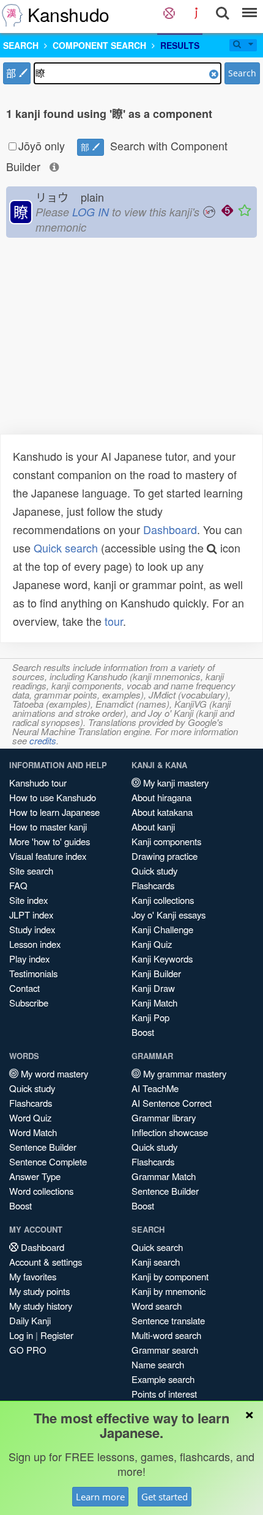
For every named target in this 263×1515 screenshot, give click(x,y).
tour (114, 621)
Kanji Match (154, 1002)
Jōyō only (41, 145)
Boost (143, 1031)
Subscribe (28, 1002)
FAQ (18, 885)
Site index (28, 899)
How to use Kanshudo (52, 797)
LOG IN (90, 211)
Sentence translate (168, 1320)
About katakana (162, 811)
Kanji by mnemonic (169, 1291)
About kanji (153, 826)
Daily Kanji (30, 1320)
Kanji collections (163, 899)
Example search (163, 1379)
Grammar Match (164, 1176)
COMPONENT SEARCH (99, 45)
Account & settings (45, 1261)
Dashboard (170, 529)
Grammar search (165, 1349)
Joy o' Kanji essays (169, 914)
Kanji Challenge (162, 929)
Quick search (66, 548)
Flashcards (153, 885)
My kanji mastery (175, 782)
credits (42, 740)
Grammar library (164, 1117)
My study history (40, 1305)
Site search (31, 870)
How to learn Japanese (54, 811)
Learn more (100, 1497)
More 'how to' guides (49, 841)
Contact (24, 987)
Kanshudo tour (38, 782)
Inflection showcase (170, 1132)
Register (56, 1335)
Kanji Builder (156, 973)
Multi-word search (166, 1335)
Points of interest (164, 1393)
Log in (21, 1335)
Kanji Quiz (152, 943)
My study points (39, 1291)
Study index (32, 929)
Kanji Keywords (162, 958)
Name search (158, 1364)
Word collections (41, 1190)
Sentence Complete (48, 1161)
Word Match (33, 1132)
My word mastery (53, 1073)
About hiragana (161, 797)
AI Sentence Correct (172, 1102)
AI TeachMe (155, 1088)
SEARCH (21, 45)
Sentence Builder (42, 1146)
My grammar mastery (183, 1073)
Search (242, 73)
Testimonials (33, 973)
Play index (29, 958)
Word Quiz (30, 1117)
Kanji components (166, 841)
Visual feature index (47, 855)
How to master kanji (48, 826)
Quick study (154, 870)
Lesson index (35, 943)
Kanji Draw (153, 987)
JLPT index (31, 914)
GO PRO (27, 1349)
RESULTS (179, 45)
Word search (157, 1305)
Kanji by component (170, 1276)
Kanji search (156, 1261)
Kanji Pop (150, 1017)
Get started (164, 1497)
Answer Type (35, 1176)
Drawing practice (165, 855)
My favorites (32, 1276)
